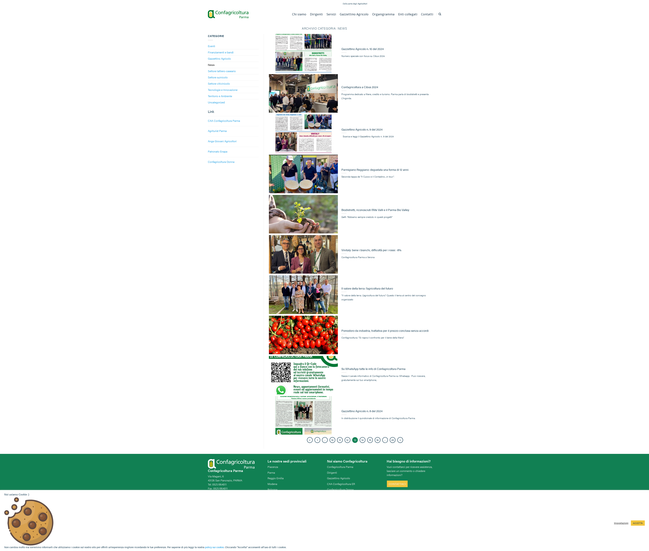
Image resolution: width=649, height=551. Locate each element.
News (211, 65)
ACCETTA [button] (638, 523)
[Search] (440, 14)
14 (362, 440)
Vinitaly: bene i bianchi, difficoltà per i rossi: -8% (371, 250)
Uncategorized (216, 102)
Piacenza (273, 467)
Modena (272, 484)
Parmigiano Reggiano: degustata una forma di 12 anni (374, 170)
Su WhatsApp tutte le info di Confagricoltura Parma (373, 369)
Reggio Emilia (276, 478)
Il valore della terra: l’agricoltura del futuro (367, 288)
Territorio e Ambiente (220, 96)
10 (332, 440)
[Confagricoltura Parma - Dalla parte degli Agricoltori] (228, 14)
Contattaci (397, 484)
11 (340, 440)
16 (377, 440)
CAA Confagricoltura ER (341, 484)
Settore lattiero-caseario (222, 71)
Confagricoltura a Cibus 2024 (359, 87)
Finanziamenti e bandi (221, 52)
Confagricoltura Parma (340, 467)
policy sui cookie (214, 547)
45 (392, 440)
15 (370, 440)
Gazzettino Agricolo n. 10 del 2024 (362, 49)
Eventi (211, 46)
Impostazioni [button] (621, 522)
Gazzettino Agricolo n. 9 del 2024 (361, 129)
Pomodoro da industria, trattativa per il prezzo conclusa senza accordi (385, 331)
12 (347, 440)
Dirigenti (332, 472)
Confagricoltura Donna (340, 489)
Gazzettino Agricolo (219, 58)
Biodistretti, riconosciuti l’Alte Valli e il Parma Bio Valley (375, 210)
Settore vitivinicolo (219, 83)
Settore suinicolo (218, 77)
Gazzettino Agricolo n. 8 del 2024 (361, 411)
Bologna (272, 489)
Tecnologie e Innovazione (222, 90)
